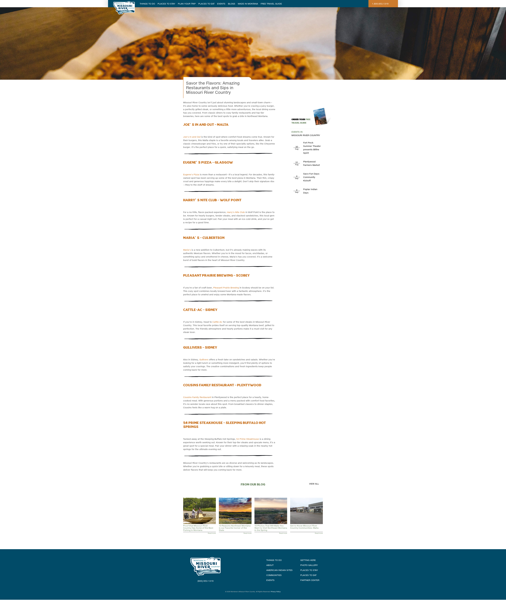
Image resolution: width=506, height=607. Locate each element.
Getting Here (308, 560)
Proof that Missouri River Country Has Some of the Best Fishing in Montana (198, 527)
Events (221, 3)
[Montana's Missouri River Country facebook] (202, 586)
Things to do (274, 560)
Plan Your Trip (187, 3)
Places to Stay (166, 3)
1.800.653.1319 (380, 3)
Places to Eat (206, 3)
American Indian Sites (279, 570)
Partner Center (309, 580)
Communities (274, 575)
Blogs (231, 3)
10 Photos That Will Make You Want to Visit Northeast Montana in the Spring (270, 527)
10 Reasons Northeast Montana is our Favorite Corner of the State (234, 527)
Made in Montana (248, 3)
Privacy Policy (276, 591)
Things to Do (147, 3)
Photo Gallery (309, 565)
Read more (212, 533)
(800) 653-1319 (205, 581)
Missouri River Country (305, 133)
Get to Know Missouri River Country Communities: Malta (304, 526)
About (270, 565)
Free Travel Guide (271, 3)
